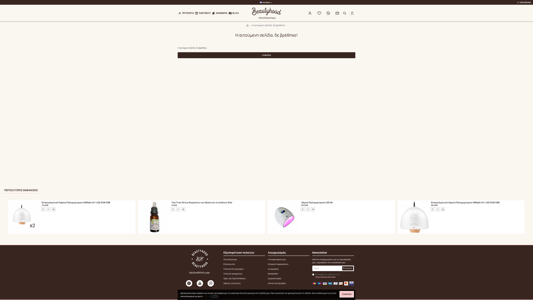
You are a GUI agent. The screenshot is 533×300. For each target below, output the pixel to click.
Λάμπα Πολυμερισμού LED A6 (317, 202)
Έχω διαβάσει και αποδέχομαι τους (327, 275)
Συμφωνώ (347, 294)
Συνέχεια (266, 55)
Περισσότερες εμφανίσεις (21, 190)
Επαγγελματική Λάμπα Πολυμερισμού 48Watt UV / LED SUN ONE (76, 202)
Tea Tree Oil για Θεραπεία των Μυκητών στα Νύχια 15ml (201, 202)
